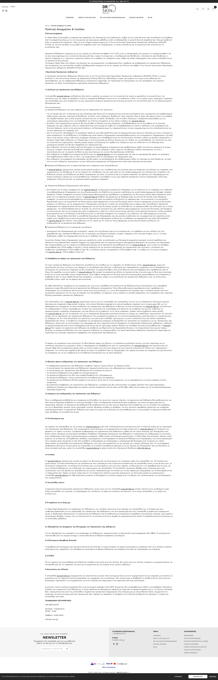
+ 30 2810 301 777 (119, 634)
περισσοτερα (198, 676)
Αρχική (47, 25)
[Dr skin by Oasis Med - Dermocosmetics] (109, 9)
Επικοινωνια (188, 635)
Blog (150, 17)
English (12, 6)
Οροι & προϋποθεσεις (192, 638)
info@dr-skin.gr (144, 448)
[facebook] (3, 10)
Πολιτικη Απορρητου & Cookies (196, 641)
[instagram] (6, 10)
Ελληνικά (5, 6)
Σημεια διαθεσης (190, 652)
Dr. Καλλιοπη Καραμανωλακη (165, 641)
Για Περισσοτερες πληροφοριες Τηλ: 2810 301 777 (109, 1)
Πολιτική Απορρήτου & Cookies (61, 25)
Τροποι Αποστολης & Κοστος (195, 647)
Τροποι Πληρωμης (191, 644)
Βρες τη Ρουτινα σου (87, 17)
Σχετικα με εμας (159, 644)
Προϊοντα (157, 635)
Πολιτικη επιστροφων (192, 650)
